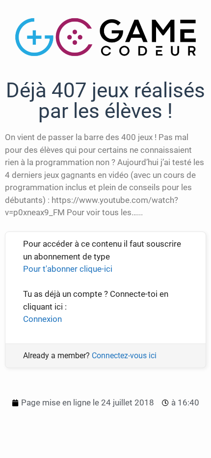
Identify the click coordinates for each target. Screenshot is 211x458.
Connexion (42, 319)
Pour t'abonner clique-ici (67, 269)
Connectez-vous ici (124, 355)
